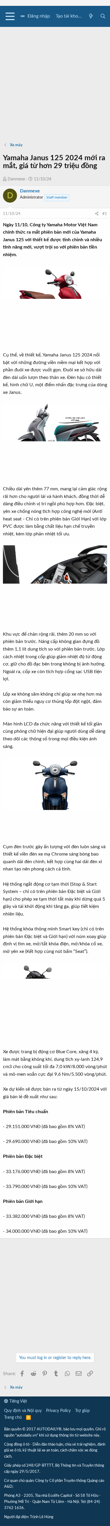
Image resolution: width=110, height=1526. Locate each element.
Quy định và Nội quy (23, 1411)
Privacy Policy (58, 1411)
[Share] (96, 214)
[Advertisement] (55, 82)
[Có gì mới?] (91, 16)
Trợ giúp (82, 1411)
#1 (104, 214)
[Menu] (10, 16)
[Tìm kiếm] (103, 16)
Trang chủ (13, 1417)
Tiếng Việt (17, 1401)
